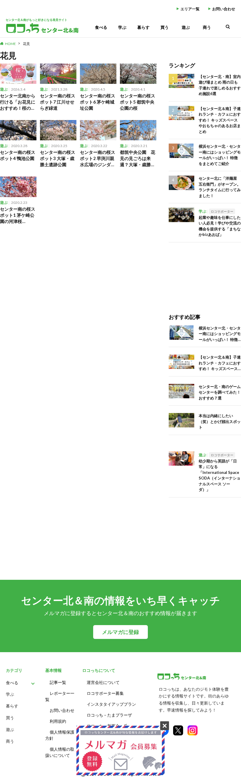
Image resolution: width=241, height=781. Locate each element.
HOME (10, 43)
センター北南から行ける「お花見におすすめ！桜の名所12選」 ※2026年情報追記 (17, 102)
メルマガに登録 (120, 632)
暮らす (143, 27)
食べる (101, 27)
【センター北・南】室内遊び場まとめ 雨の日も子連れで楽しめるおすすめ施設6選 (220, 85)
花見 (26, 43)
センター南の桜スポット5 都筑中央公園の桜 (137, 102)
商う (207, 27)
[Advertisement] (205, 271)
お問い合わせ (223, 9)
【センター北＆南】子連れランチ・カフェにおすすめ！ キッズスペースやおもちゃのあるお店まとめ (220, 120)
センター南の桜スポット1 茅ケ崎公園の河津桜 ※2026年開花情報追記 (17, 215)
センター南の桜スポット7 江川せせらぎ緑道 (57, 102)
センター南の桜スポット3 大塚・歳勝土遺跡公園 (57, 158)
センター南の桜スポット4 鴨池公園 (17, 155)
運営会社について (103, 682)
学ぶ (122, 27)
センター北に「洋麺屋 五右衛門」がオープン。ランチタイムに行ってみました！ (220, 187)
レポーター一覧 (59, 696)
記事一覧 (58, 682)
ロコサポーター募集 (105, 693)
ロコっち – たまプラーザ (109, 714)
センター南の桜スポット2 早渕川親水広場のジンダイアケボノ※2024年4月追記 (97, 158)
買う (164, 27)
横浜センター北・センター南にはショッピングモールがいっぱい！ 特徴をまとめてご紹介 (220, 155)
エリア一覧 (190, 9)
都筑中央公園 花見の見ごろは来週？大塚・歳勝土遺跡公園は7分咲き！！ (137, 158)
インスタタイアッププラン (111, 704)
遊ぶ (186, 27)
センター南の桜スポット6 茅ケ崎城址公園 (97, 102)
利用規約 (58, 721)
